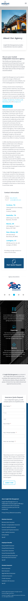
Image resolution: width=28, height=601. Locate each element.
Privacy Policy (5, 512)
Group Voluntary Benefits (8, 553)
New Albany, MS (6, 102)
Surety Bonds (5, 535)
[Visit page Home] (5, 3)
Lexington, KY (17, 102)
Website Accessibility (15, 512)
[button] (26, 3)
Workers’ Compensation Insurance (11, 525)
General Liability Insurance (9, 527)
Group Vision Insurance (8, 550)
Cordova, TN (5, 100)
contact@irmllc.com (15, 200)
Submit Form (9, 482)
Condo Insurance (6, 578)
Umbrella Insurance (7, 576)
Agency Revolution (10, 593)
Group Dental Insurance (8, 548)
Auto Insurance (6, 571)
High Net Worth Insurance (8, 573)
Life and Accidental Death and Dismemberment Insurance (9, 556)
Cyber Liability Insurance (8, 532)
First (4, 413)
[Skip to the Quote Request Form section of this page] (14, 263)
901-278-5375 (13, 198)
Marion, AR (20, 100)
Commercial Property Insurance (10, 530)
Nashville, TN (13, 100)
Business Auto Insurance (8, 522)
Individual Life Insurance (8, 581)
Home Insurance (6, 568)
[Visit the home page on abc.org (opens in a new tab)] (14, 286)
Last (4, 419)
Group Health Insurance (8, 545)
